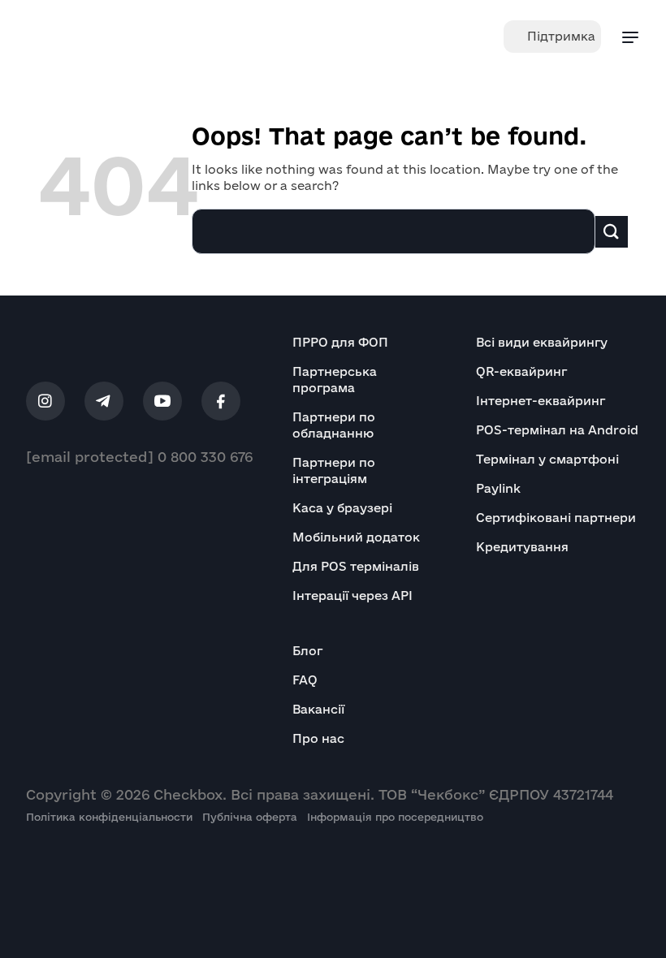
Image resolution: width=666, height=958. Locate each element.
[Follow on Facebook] (220, 401)
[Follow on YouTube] (162, 401)
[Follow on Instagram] (45, 401)
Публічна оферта (254, 816)
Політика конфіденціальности (114, 816)
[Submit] (611, 232)
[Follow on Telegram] (103, 401)
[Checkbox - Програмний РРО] (77, 36)
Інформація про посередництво (395, 816)
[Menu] (630, 36)
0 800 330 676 (205, 456)
